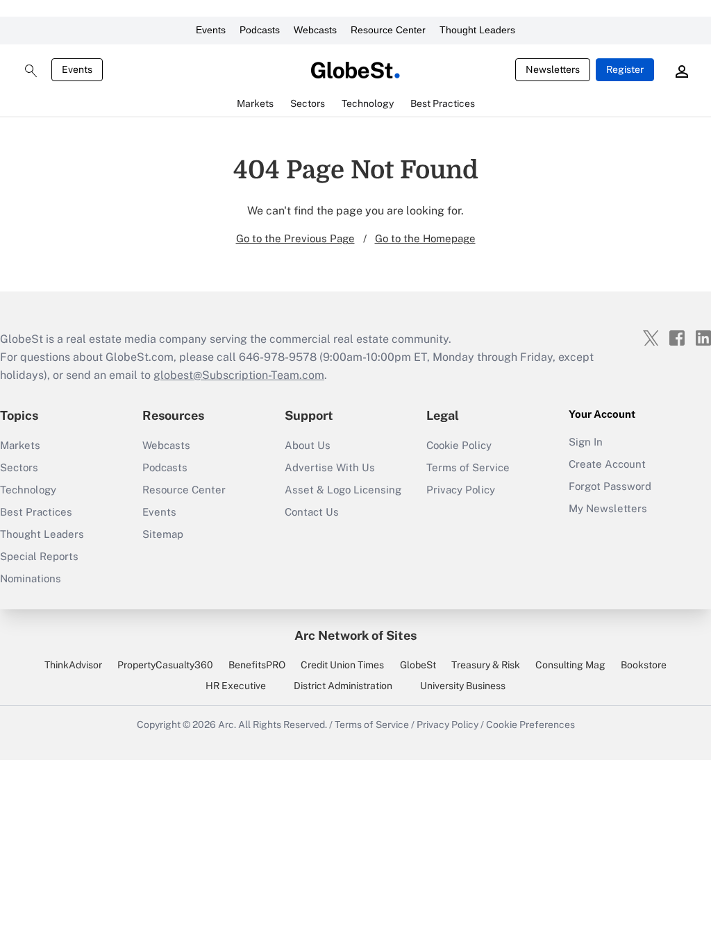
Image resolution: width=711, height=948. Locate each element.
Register (625, 69)
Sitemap (162, 534)
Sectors (19, 467)
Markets (20, 445)
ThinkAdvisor (73, 664)
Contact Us (312, 512)
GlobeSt (418, 664)
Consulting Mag (570, 664)
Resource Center (388, 29)
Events (211, 29)
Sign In (586, 442)
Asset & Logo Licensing (343, 490)
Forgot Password (610, 486)
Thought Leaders (477, 29)
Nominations (30, 578)
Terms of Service (468, 467)
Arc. (227, 724)
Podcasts (260, 29)
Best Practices (36, 512)
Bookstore (644, 664)
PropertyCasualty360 (165, 664)
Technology (28, 490)
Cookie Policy (459, 445)
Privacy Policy (460, 490)
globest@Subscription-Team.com (238, 375)
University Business (462, 685)
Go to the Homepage (425, 238)
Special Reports (39, 556)
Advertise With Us (330, 467)
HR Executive (236, 685)
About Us (308, 445)
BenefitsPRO (256, 664)
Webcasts (315, 29)
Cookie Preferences (530, 724)
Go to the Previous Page (295, 238)
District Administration (343, 685)
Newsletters (553, 69)
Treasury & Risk (485, 664)
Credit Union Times (342, 664)
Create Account (607, 464)
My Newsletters (608, 508)
